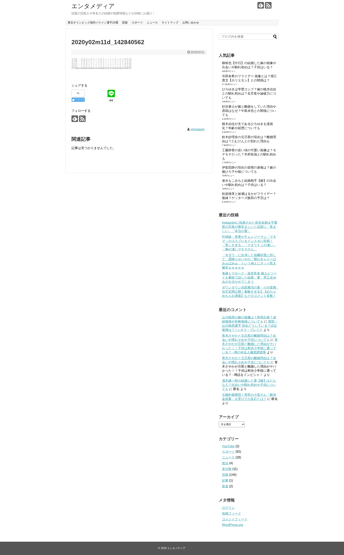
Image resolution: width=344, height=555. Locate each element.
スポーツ (137, 22)
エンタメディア (93, 6)
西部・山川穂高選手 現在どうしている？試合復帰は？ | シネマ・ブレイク (250, 326)
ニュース (152, 22)
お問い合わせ (190, 22)
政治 (225, 463)
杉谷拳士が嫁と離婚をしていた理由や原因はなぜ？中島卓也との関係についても (249, 111)
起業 (225, 480)
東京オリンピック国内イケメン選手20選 (93, 22)
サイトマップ (170, 22)
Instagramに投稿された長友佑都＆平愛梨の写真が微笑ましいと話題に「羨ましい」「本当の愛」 (249, 227)
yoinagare (198, 129)
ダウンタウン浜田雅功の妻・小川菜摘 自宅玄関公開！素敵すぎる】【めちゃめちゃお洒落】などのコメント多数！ (250, 291)
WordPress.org (232, 525)
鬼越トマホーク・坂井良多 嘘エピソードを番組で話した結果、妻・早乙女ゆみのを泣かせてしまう (249, 277)
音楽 (225, 486)
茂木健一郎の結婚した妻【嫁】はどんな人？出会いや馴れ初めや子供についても (249, 385)
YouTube (228, 446)
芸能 (125, 22)
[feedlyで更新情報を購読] (260, 5)
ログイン (228, 507)
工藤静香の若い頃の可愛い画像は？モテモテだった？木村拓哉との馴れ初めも (249, 154)
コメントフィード (234, 519)
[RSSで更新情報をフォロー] (268, 5)
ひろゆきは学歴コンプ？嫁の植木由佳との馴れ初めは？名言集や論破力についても (249, 93)
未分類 (227, 469)
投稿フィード (231, 513)
